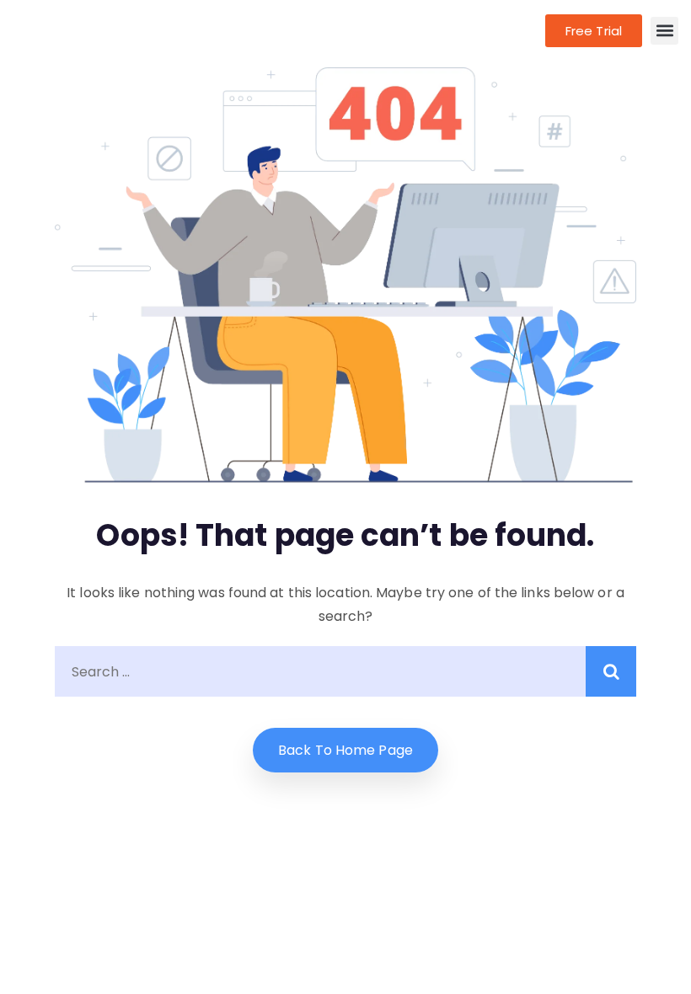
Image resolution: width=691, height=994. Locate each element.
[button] (664, 31)
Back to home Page (345, 750)
